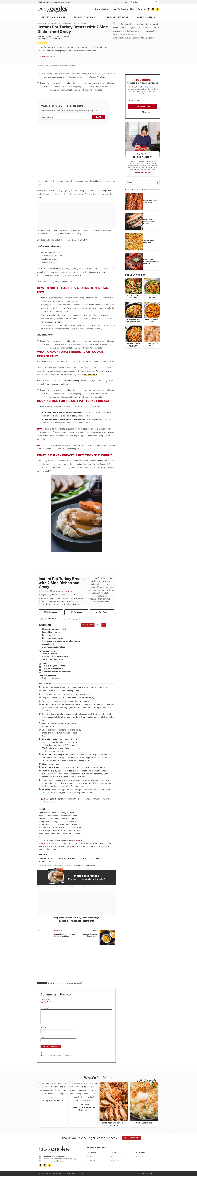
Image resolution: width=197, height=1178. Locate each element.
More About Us (142, 173)
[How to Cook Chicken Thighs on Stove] (114, 1119)
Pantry (141, 9)
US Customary (87, 625)
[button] (38, 43)
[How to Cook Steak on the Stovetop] (83, 1104)
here (74, 65)
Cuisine (44, 23)
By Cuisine (91, 1161)
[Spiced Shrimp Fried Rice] (134, 241)
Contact (124, 2)
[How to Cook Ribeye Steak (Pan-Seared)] (134, 261)
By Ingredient (116, 1156)
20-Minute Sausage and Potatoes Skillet (133, 320)
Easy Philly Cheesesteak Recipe (148, 221)
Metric (98, 625)
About (116, 2)
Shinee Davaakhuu (63, 36)
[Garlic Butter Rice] (144, 1119)
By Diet (114, 1152)
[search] (157, 182)
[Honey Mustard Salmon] (53, 1097)
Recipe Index (101, 9)
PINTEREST (76, 921)
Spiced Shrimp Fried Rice (149, 241)
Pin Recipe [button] (77, 612)
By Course (90, 1156)
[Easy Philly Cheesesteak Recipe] (134, 221)
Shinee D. (69, 591)
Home (39, 23)
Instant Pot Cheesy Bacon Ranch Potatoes (133, 345)
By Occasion (140, 1152)
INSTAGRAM (88, 921)
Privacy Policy (71, 1173)
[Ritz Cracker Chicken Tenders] (152, 286)
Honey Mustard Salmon (53, 1100)
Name (43, 1028)
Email (43, 1037)
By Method (115, 1161)
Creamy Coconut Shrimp (152, 344)
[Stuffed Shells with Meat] (152, 310)
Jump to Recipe (47, 57)
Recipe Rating (45, 999)
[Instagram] (153, 9)
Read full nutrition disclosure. (86, 865)
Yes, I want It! (131, 1138)
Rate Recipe (103, 612)
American (50, 23)
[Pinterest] (157, 9)
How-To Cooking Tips (123, 9)
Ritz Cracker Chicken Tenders (151, 296)
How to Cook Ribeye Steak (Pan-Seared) (151, 261)
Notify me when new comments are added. (56, 1055)
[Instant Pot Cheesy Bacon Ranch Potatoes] (133, 334)
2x (108, 625)
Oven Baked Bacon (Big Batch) (151, 201)
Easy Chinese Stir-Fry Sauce (133, 296)
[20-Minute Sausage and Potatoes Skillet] (133, 310)
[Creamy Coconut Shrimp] (152, 334)
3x (112, 625)
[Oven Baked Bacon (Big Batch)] (134, 201)
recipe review (92, 879)
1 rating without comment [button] (71, 983)
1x (104, 625)
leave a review (90, 799)
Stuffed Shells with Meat (151, 320)
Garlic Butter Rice (144, 1123)
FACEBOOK (64, 921)
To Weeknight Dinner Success (55, 2)
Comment (45, 1008)
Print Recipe (52, 612)
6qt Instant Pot (90, 374)
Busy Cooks (53, 9)
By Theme (139, 1156)
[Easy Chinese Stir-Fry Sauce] (133, 286)
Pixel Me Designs (152, 1173)
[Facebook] (148, 9)
